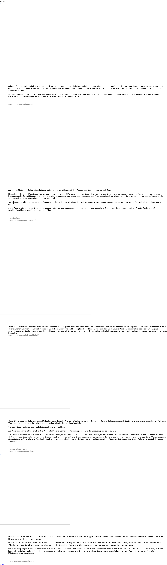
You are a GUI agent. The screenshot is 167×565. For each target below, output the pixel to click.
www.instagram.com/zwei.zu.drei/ (21, 220)
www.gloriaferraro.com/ (17, 449)
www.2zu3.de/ (14, 218)
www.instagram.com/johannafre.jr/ (22, 104)
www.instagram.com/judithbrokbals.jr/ (23, 335)
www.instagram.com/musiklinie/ (21, 451)
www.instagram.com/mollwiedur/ (21, 561)
